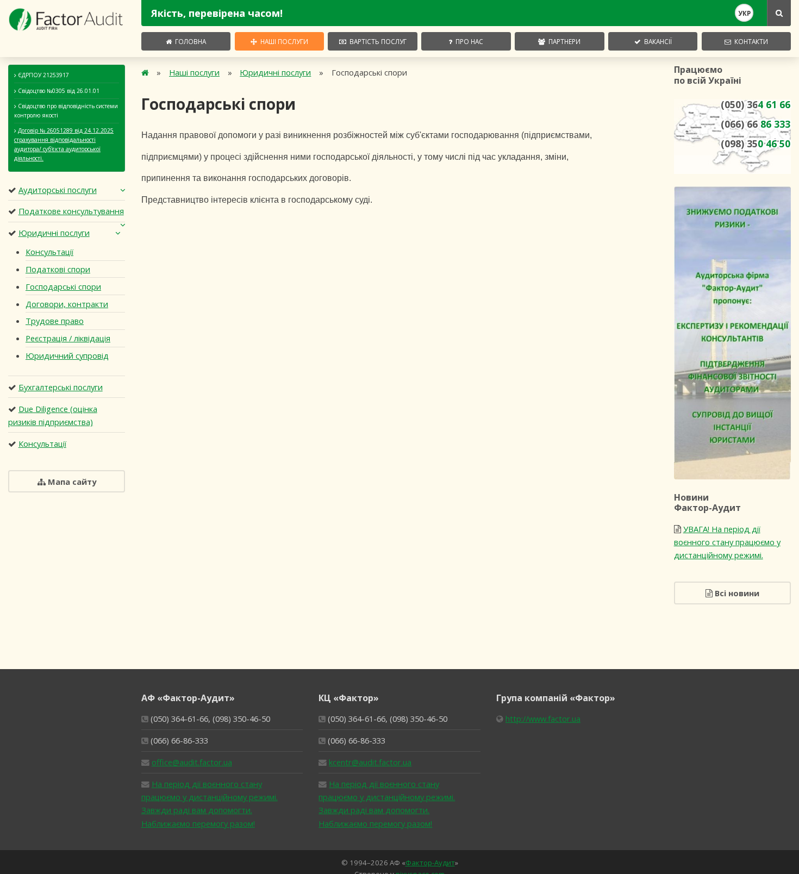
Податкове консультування (71, 210)
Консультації (49, 251)
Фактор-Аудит (430, 862)
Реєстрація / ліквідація (68, 338)
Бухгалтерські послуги (60, 387)
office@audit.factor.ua (192, 762)
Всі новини (736, 593)
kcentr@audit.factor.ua (370, 762)
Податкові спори (58, 269)
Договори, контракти (67, 303)
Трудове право (55, 320)
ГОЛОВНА (189, 41)
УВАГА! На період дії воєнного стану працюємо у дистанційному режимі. (727, 541)
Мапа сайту (71, 481)
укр (744, 13)
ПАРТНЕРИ (562, 41)
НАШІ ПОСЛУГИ (282, 41)
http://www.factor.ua (542, 718)
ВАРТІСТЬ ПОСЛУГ (376, 41)
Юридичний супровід (67, 355)
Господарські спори (63, 286)
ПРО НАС (467, 41)
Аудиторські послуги (57, 189)
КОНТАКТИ (749, 41)
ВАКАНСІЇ (656, 41)
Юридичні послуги (54, 232)
